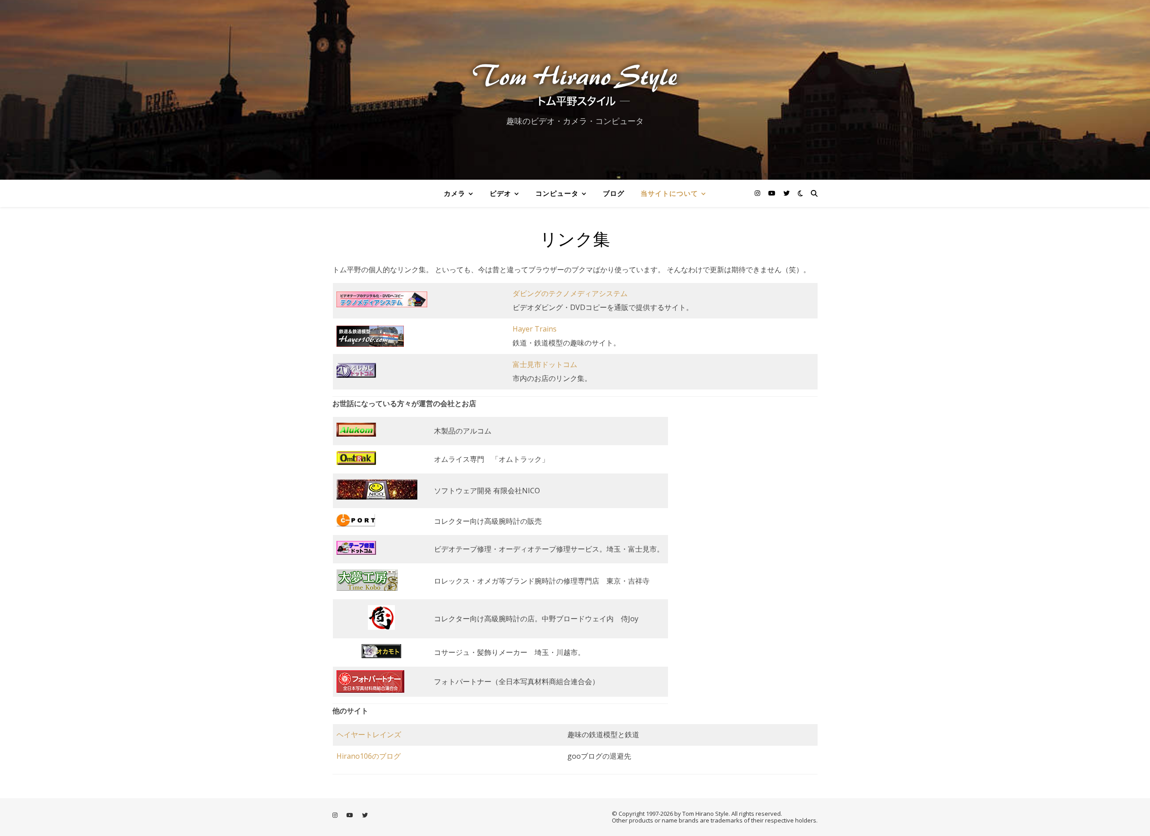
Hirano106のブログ (368, 756)
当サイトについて (669, 193)
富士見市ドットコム (545, 364)
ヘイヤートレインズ (368, 734)
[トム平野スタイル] (575, 82)
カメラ (454, 193)
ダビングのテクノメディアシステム (570, 293)
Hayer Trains (535, 329)
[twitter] (786, 193)
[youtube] (772, 193)
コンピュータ (557, 193)
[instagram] (758, 193)
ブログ (613, 193)
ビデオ (500, 193)
